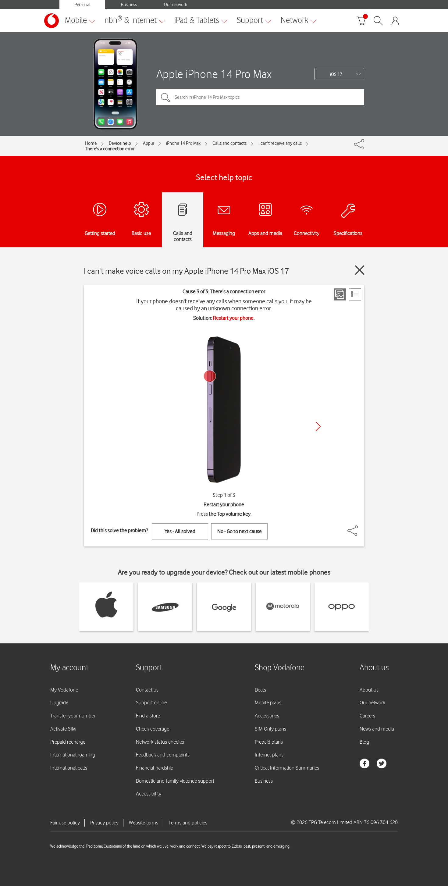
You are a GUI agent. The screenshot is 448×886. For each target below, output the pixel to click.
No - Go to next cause (239, 531)
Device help (120, 143)
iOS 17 (336, 74)
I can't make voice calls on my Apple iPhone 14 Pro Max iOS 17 (186, 271)
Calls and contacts (229, 143)
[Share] (360, 527)
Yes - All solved (180, 531)
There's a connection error (110, 148)
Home (91, 143)
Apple (148, 143)
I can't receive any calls (280, 143)
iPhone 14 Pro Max (183, 143)
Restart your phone (233, 318)
